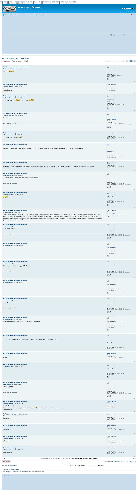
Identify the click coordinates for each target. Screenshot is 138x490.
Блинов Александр (8, 115)
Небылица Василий (8, 68)
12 (135, 61)
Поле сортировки (66, 458)
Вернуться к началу (134, 81)
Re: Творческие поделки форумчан (16, 67)
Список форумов (8, 14)
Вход (134, 34)
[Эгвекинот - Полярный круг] (10, 8)
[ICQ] (108, 79)
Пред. (4, 458)
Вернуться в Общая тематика (10, 465)
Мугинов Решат (7, 145)
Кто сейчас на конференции (10, 469)
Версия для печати (131, 14)
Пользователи (119, 34)
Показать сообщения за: (46, 458)
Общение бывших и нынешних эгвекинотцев (26, 14)
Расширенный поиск (130, 9)
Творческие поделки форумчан (15, 58)
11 (133, 61)
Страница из (117, 61)
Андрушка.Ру (132, 11)
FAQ (113, 34)
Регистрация (128, 34)
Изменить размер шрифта (133, 14)
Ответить (4, 60)
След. (133, 458)
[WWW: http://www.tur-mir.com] (108, 127)
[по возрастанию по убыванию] (90, 458)
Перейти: (72, 465)
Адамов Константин (8, 86)
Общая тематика (43, 14)
